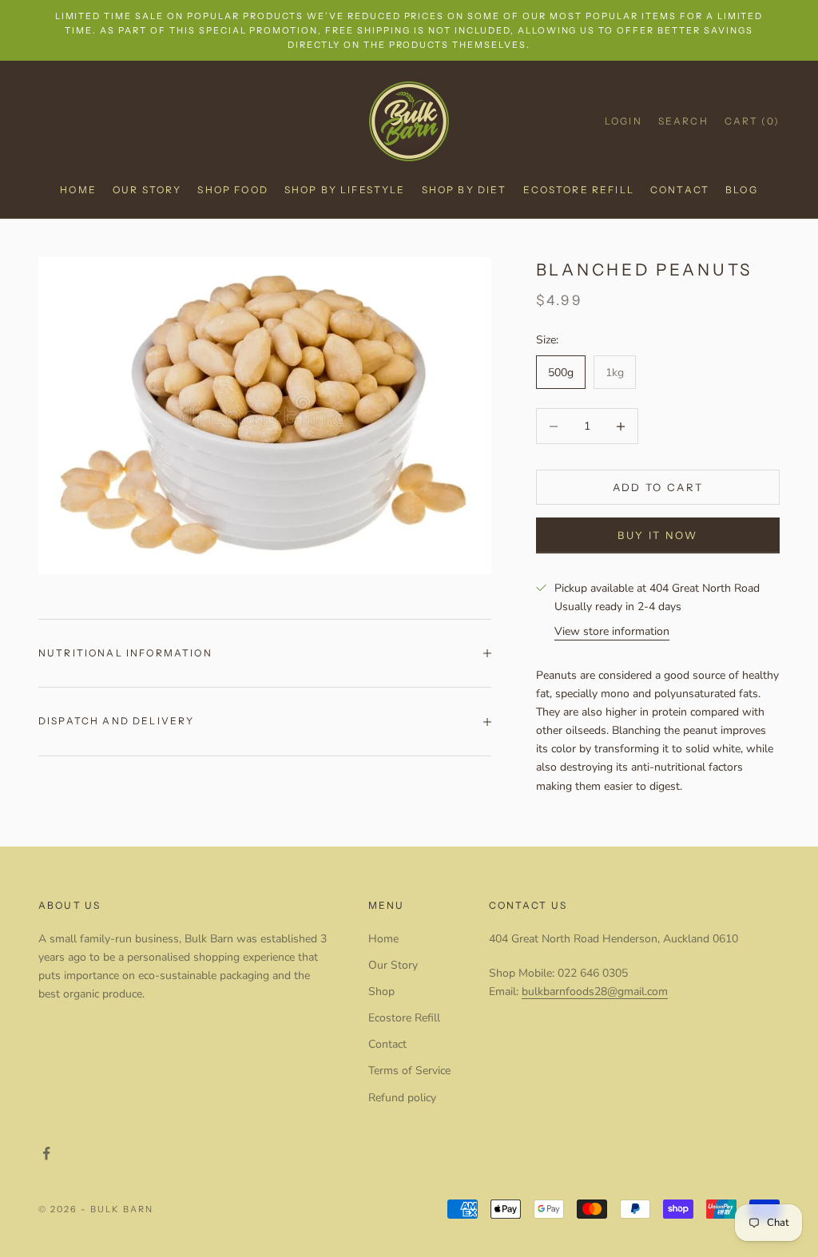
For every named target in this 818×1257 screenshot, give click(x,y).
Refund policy (402, 1097)
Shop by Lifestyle (345, 190)
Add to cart (658, 487)
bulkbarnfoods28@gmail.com (595, 991)
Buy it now (657, 535)
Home (78, 190)
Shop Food (232, 190)
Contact (679, 190)
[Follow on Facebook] (46, 1153)
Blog (741, 190)
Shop (381, 991)
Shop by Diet (464, 190)
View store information (611, 631)
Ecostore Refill (578, 190)
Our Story (147, 190)
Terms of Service (409, 1070)
